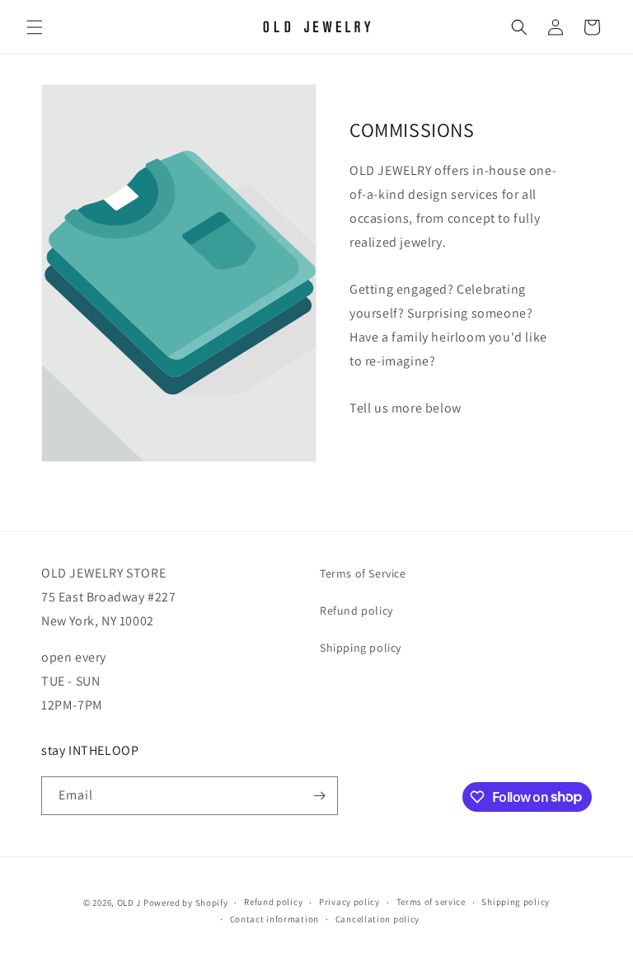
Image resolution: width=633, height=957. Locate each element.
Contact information (274, 919)
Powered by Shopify (185, 902)
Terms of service (431, 902)
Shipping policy (360, 647)
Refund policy (356, 610)
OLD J (129, 902)
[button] (34, 27)
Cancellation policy (377, 919)
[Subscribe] (319, 795)
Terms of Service (363, 573)
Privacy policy (349, 902)
